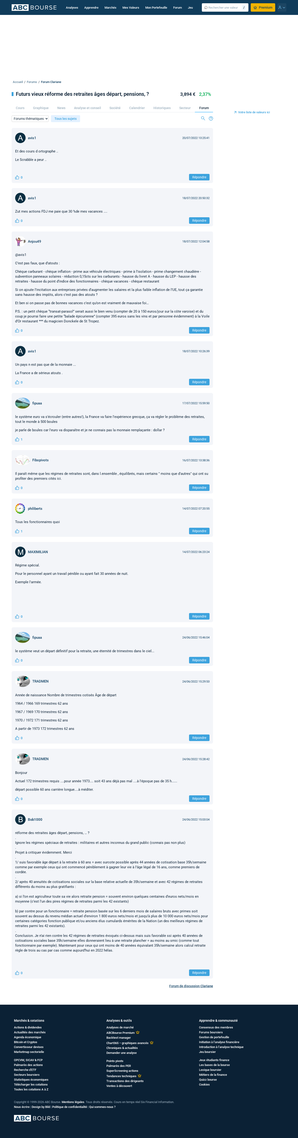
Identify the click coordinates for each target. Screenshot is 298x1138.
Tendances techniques (121, 1076)
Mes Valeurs (130, 7)
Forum (177, 7)
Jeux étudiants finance (214, 1060)
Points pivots (114, 1061)
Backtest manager (118, 1037)
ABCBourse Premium (120, 1033)
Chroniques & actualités (122, 1048)
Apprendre (91, 7)
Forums (32, 82)
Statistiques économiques (31, 1079)
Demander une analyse (121, 1053)
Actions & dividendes (28, 1027)
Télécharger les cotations (31, 1084)
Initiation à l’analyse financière (219, 1042)
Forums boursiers (211, 1032)
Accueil (18, 82)
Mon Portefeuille (156, 7)
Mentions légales (73, 1102)
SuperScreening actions (122, 1070)
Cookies (204, 1084)
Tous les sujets (65, 119)
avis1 (32, 138)
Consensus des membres (216, 1027)
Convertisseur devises (29, 1047)
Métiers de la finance (213, 1074)
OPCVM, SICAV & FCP (28, 1060)
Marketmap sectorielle (29, 1052)
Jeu (190, 7)
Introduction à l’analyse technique (221, 1047)
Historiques (162, 108)
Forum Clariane (51, 82)
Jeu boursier (207, 1052)
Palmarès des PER (118, 1066)
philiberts (35, 509)
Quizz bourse (208, 1079)
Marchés (110, 7)
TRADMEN (40, 681)
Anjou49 (34, 241)
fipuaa (37, 403)
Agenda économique (27, 1037)
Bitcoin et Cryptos (25, 1042)
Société (115, 108)
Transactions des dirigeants (125, 1081)
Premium (265, 7)
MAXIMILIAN (38, 552)
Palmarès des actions (28, 1065)
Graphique (41, 108)
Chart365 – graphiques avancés (127, 1043)
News (61, 108)
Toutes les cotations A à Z (31, 1089)
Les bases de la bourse (214, 1065)
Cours (20, 108)
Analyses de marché (120, 1027)
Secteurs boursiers (27, 1074)
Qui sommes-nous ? (102, 1107)
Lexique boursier (210, 1070)
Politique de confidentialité (69, 1107)
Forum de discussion (191, 986)
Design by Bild (41, 1107)
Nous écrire (22, 1107)
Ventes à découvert (119, 1086)
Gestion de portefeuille (214, 1037)
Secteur (185, 108)
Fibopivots (40, 460)
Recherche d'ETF (25, 1070)
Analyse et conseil (87, 108)
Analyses (72, 7)
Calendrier (137, 108)
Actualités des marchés (30, 1032)
